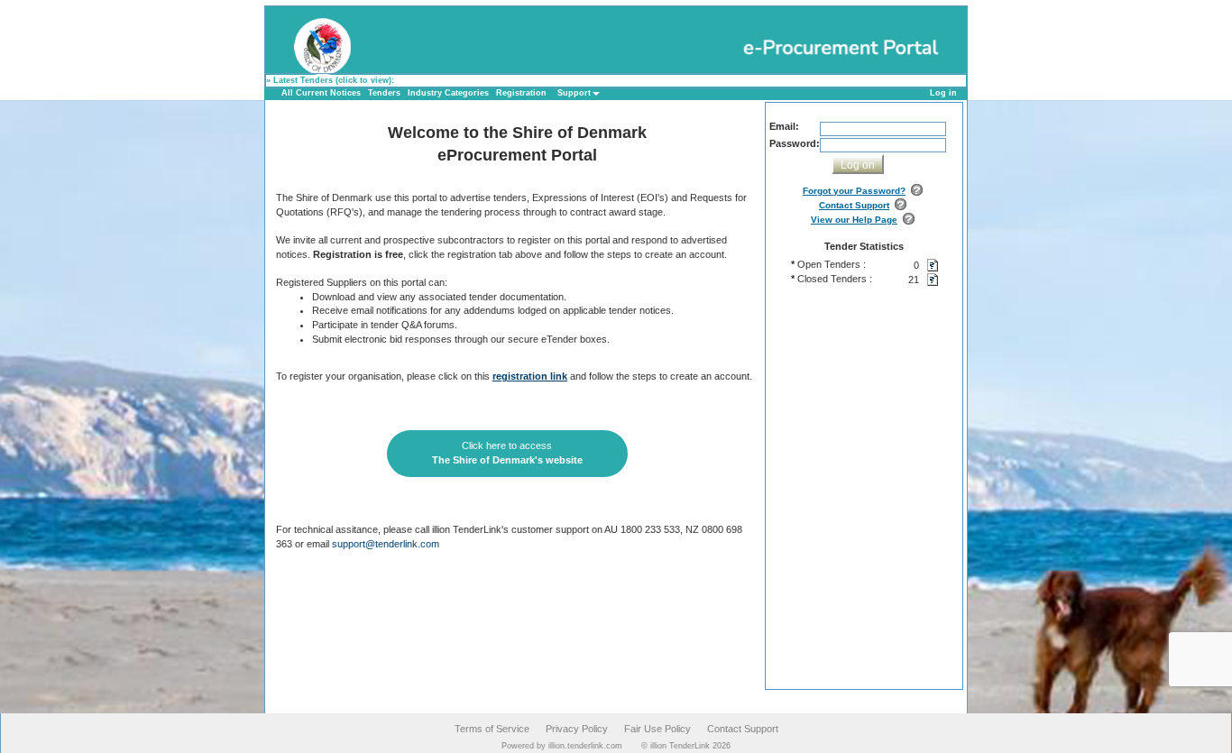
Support (574, 92)
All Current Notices (321, 92)
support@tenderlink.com (385, 543)
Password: (794, 143)
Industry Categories (448, 92)
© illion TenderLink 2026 (686, 745)
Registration (521, 92)
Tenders (384, 92)
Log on (858, 165)
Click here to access (507, 452)
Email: (784, 126)
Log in (943, 92)
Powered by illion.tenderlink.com (561, 745)
